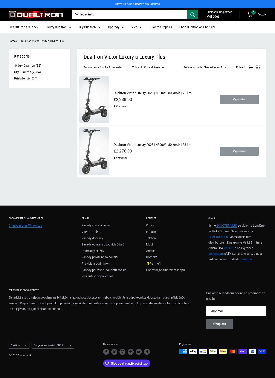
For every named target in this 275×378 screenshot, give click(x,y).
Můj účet (212, 16)
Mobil (149, 244)
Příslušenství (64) (25, 78)
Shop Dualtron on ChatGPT (197, 27)
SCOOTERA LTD (226, 225)
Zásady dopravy (92, 238)
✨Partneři (153, 263)
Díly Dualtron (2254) (27, 72)
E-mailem (152, 231)
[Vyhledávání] (192, 14)
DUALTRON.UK (218, 237)
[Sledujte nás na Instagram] (122, 352)
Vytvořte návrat (92, 231)
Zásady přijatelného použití (100, 257)
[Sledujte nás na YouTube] (139, 352)
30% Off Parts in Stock (23, 27)
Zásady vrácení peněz (96, 225)
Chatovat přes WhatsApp (25, 225)
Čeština (15, 345)
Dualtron (246, 259)
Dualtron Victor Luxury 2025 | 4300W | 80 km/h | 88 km (152, 145)
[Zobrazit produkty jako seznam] (251, 67)
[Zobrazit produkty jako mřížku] (258, 67)
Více (134, 27)
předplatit (219, 324)
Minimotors (216, 253)
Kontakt (151, 257)
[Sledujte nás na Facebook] (106, 352)
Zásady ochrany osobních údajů (103, 244)
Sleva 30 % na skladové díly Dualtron (137, 4)
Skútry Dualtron (56, 27)
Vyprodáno (239, 99)
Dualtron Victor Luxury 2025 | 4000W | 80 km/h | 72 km (152, 93)
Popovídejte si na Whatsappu (165, 270)
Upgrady (113, 27)
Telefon (151, 238)
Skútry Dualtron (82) (27, 65)
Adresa (151, 251)
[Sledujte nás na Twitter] (114, 352)
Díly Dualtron (87, 27)
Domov (13, 41)
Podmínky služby (93, 251)
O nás (150, 225)
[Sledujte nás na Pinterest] (131, 352)
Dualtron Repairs (161, 27)
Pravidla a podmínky (95, 263)
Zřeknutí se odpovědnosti (98, 276)
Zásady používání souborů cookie (104, 270)
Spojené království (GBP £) (49, 345)
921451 (229, 248)
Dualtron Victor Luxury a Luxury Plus (42, 41)
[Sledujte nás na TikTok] (147, 352)
